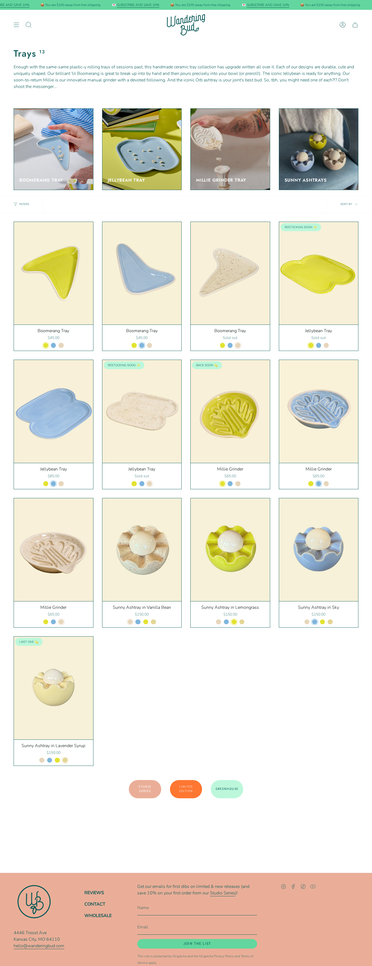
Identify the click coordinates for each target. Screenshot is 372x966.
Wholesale (98, 916)
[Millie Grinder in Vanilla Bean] (53, 549)
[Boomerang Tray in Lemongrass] (53, 273)
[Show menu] (16, 24)
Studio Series (222, 893)
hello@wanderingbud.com (39, 946)
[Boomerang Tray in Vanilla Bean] (230, 273)
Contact (94, 904)
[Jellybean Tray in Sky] (53, 411)
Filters (24, 204)
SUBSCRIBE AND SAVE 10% (138, 5)
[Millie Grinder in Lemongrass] (230, 411)
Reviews (94, 893)
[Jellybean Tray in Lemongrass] (318, 273)
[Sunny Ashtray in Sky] (318, 549)
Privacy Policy (224, 956)
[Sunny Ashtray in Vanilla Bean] (142, 549)
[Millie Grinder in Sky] (318, 411)
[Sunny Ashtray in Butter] (53, 688)
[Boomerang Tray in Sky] (142, 273)
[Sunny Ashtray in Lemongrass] (230, 549)
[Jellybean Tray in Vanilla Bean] (142, 411)
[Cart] (355, 24)
